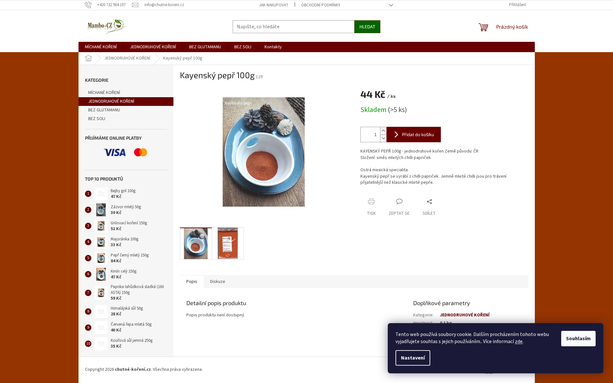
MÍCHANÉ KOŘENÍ (104, 92)
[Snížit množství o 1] (383, 138)
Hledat (367, 26)
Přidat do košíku (418, 134)
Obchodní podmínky (320, 5)
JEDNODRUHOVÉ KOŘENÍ (111, 101)
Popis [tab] (191, 281)
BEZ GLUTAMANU (104, 110)
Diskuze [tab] (217, 281)
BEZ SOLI (96, 119)
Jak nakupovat (273, 5)
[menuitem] (101, 47)
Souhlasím (578, 338)
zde (519, 341)
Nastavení (413, 357)
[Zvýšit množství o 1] (383, 131)
